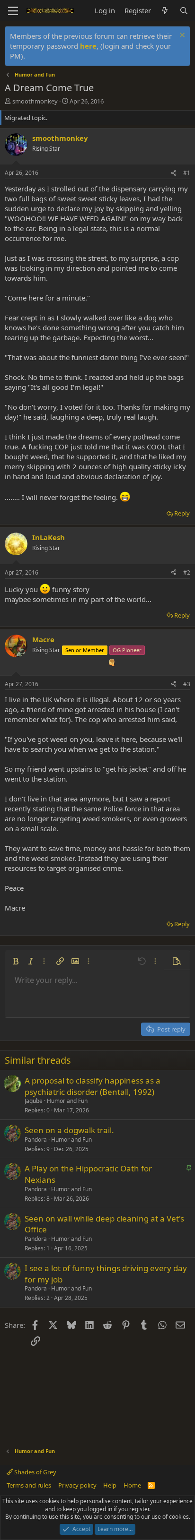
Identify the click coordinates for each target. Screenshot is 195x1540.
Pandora (36, 1140)
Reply (182, 513)
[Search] (184, 10)
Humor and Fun (67, 1101)
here (88, 46)
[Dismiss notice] (181, 36)
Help (109, 1485)
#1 (186, 173)
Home (132, 1485)
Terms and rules (29, 1485)
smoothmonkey (35, 101)
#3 (186, 684)
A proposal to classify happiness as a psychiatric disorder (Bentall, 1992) (92, 1086)
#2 (186, 572)
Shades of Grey (34, 1472)
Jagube (34, 1101)
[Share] (174, 173)
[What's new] (165, 10)
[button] (16, 961)
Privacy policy (77, 1485)
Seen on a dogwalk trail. (69, 1130)
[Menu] (13, 10)
